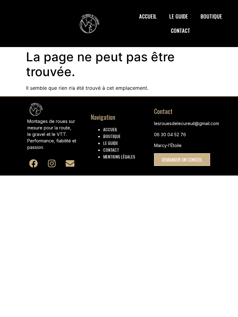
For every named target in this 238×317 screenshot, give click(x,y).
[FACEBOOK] (33, 163)
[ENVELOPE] (70, 163)
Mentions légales (119, 156)
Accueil (148, 16)
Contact (180, 30)
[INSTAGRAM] (52, 163)
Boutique (211, 16)
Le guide (178, 16)
